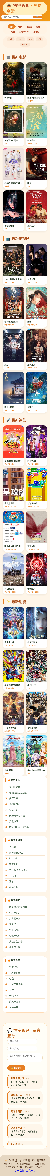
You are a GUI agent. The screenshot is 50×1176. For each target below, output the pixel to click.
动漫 (13, 31)
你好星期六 (14, 912)
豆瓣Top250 (24, 31)
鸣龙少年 (13, 858)
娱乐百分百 (14, 930)
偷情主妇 (13, 809)
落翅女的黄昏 (16, 804)
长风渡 (12, 846)
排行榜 (36, 31)
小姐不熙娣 (14, 947)
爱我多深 (13, 821)
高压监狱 (13, 798)
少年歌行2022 (16, 852)
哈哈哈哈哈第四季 (18, 907)
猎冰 (11, 881)
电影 (20, 26)
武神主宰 (13, 1007)
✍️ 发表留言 (16, 1068)
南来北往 (13, 864)
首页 (12, 26)
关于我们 (19, 1170)
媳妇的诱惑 (14, 786)
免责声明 (30, 1170)
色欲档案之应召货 (18, 792)
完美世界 (13, 967)
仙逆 (11, 978)
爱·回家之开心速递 (18, 870)
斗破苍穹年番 (16, 984)
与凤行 (12, 875)
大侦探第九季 (16, 941)
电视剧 (29, 26)
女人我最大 (14, 918)
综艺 (38, 26)
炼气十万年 (14, 1001)
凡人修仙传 (14, 972)
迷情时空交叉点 (17, 815)
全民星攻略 (14, 935)
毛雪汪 (12, 924)
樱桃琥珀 (13, 887)
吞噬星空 (13, 995)
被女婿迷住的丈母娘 (19, 827)
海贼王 (12, 990)
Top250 (25, 44)
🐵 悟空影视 (24, 8)
